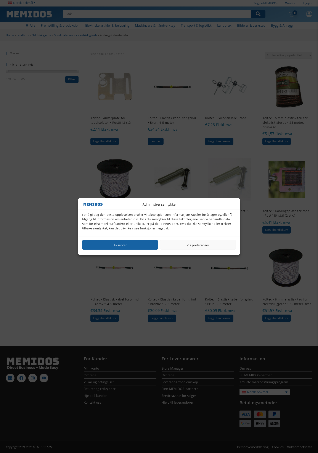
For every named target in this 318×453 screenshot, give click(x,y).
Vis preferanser (198, 245)
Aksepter (120, 245)
